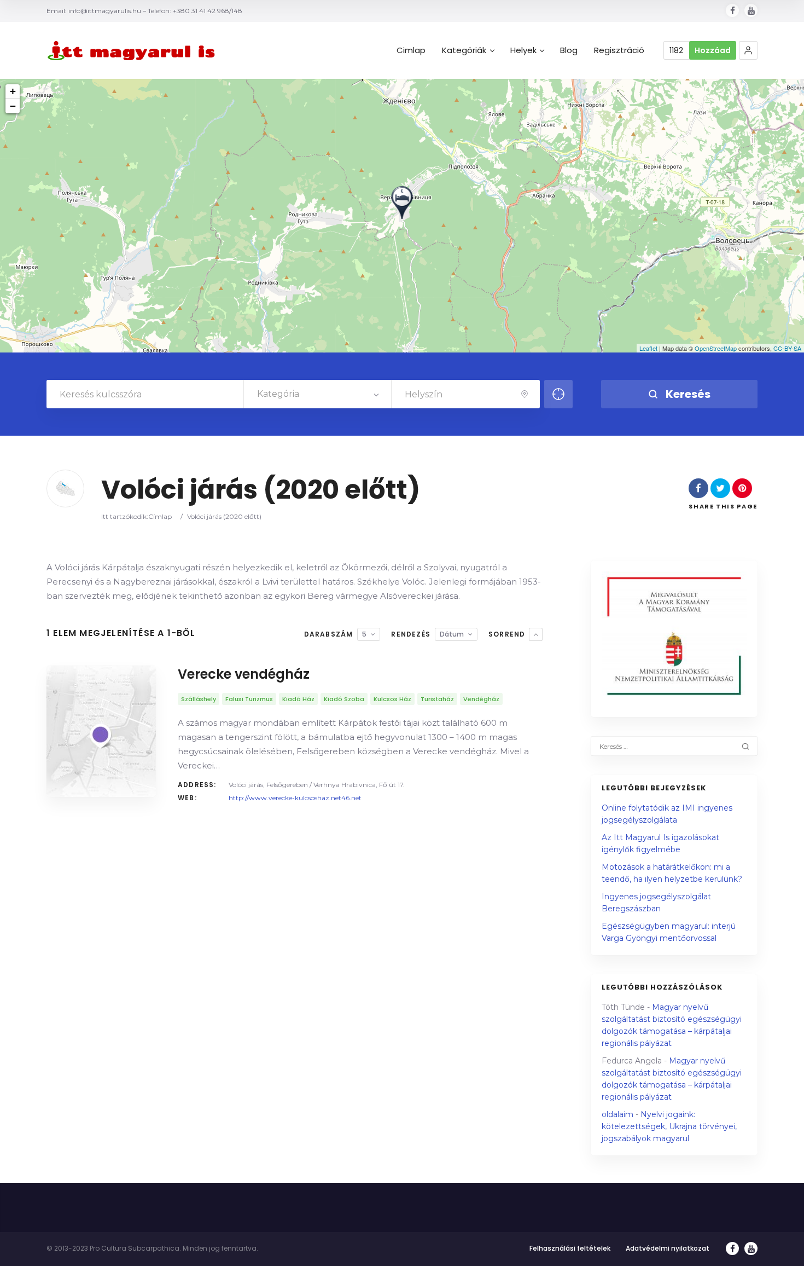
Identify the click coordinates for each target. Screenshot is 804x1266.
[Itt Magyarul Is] (134, 50)
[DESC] (536, 634)
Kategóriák (464, 50)
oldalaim (617, 1114)
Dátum (452, 634)
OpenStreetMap (716, 348)
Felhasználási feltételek (569, 1248)
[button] (748, 50)
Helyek (523, 50)
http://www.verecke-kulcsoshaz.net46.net (295, 798)
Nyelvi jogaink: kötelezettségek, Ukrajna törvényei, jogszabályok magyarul (669, 1126)
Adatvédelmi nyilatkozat (667, 1248)
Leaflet (648, 348)
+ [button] (13, 91)
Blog (569, 50)
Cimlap (411, 50)
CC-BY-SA (787, 348)
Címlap (160, 516)
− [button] (13, 106)
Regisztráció (619, 50)
